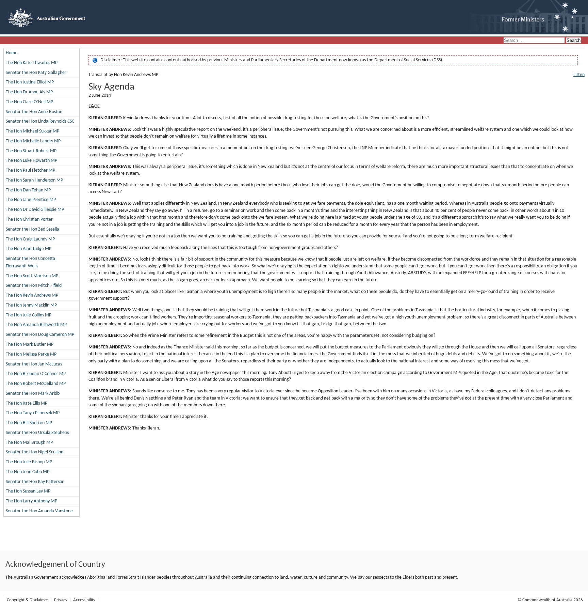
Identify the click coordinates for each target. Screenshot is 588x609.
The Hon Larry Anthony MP (31, 501)
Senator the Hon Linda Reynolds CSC (40, 121)
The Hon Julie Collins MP (28, 315)
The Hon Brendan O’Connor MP (36, 374)
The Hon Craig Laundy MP (30, 239)
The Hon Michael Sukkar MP (32, 131)
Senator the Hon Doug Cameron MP (40, 334)
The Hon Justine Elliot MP (30, 82)
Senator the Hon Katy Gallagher (36, 73)
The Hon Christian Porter (29, 219)
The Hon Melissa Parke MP (31, 354)
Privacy (60, 600)
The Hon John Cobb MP (27, 472)
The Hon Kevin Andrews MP (32, 295)
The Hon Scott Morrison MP (32, 276)
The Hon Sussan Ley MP (28, 491)
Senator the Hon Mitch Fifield (34, 285)
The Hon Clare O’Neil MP (29, 102)
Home (11, 53)
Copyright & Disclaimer (27, 600)
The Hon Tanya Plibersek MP (33, 413)
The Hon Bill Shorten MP (29, 423)
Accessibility (84, 600)
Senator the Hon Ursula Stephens (37, 433)
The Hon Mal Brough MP (29, 442)
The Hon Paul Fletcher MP (30, 170)
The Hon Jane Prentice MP (31, 200)
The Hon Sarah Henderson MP (34, 180)
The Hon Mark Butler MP (29, 344)
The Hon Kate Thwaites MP (32, 63)
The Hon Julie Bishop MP (29, 462)
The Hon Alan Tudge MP (28, 249)
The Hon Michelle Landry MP (33, 141)
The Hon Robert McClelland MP (36, 383)
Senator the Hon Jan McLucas (34, 364)
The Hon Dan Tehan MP (28, 190)
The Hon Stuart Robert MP (31, 151)
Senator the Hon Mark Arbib (33, 393)
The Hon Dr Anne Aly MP (29, 92)
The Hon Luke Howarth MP (31, 160)
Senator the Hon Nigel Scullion (34, 452)
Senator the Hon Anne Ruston (34, 112)
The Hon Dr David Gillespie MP (35, 209)
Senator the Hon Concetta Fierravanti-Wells (30, 262)
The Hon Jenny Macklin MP (31, 305)
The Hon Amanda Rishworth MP (36, 325)
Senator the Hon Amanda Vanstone (39, 511)
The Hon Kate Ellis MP (26, 403)
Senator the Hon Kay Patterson (35, 482)
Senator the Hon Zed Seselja (32, 229)
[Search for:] (534, 40)
